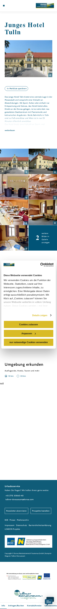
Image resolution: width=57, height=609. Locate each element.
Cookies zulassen (28, 324)
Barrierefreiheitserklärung (40, 525)
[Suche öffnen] (15, 5)
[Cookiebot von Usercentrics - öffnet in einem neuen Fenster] (41, 265)
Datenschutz (21, 525)
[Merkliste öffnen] (13, 5)
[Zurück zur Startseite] (45, 5)
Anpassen (26, 333)
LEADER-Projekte (12, 529)
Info (3, 605)
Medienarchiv (23, 520)
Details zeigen (39, 315)
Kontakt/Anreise (34, 605)
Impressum (10, 525)
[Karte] (10, 5)
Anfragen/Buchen (16, 605)
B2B (6, 520)
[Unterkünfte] (8, 5)
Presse (12, 520)
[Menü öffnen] (4, 5)
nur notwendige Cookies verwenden (28, 342)
